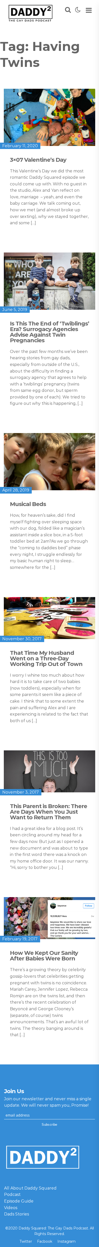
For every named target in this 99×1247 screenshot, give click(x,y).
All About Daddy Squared (30, 1188)
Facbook (44, 1241)
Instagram (66, 1241)
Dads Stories (16, 1214)
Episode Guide (19, 1201)
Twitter (26, 1241)
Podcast (12, 1194)
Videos (10, 1207)
